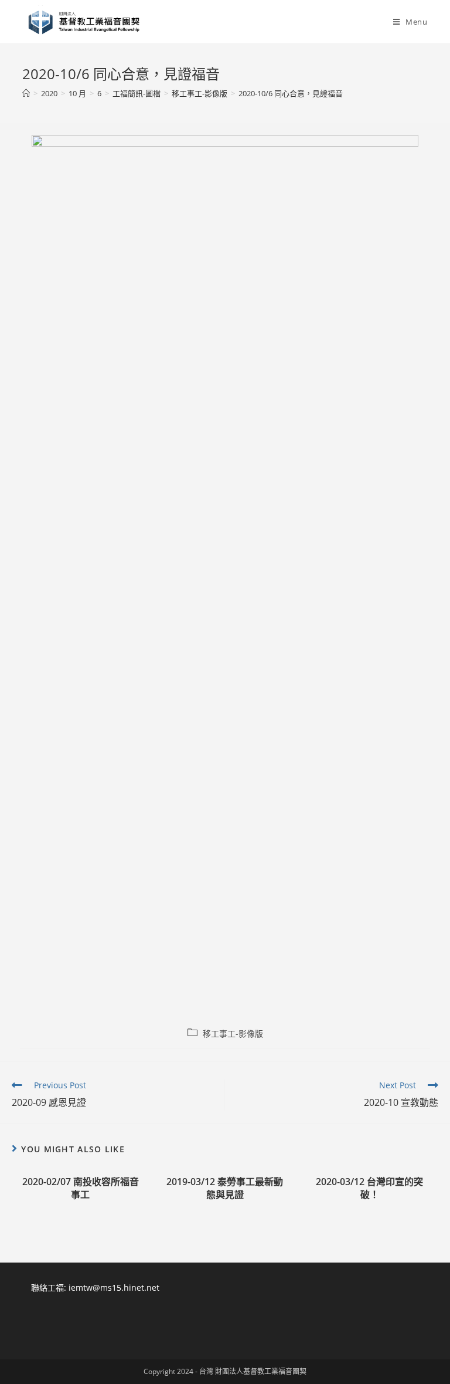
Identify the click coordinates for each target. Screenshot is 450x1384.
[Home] (26, 93)
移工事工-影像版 (233, 1033)
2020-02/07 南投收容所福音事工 (80, 1188)
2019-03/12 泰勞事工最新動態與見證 (224, 1188)
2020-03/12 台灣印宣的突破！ (369, 1188)
